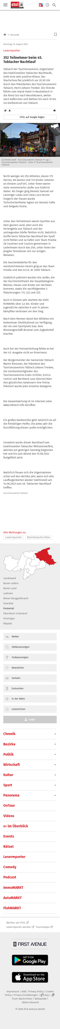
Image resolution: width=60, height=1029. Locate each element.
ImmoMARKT (13, 887)
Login (32, 719)
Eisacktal (8, 603)
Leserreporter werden (18, 926)
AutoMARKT (12, 898)
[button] (55, 34)
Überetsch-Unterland (15, 613)
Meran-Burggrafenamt (15, 598)
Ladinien (8, 593)
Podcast (9, 877)
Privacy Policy (36, 991)
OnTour (9, 805)
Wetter (15, 636)
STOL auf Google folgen (32, 117)
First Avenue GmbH (34, 1009)
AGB (24, 991)
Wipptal (7, 623)
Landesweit (9, 578)
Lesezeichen (18, 709)
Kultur (8, 775)
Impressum (12, 991)
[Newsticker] (47, 5)
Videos (8, 816)
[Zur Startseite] (4, 35)
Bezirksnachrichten (38, 537)
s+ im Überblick (15, 826)
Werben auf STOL (15, 922)
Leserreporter (11, 50)
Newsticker (18, 667)
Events (8, 836)
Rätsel (8, 846)
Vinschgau (9, 618)
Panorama (11, 795)
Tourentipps (43, 926)
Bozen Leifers (10, 583)
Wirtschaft (11, 764)
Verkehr (16, 678)
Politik (8, 754)
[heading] (30, 60)
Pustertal (8, 608)
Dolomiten (18, 688)
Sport (7, 785)
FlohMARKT (12, 908)
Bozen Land (9, 588)
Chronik (14, 34)
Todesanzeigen (20, 657)
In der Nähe (18, 698)
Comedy (9, 867)
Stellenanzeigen (21, 646)
